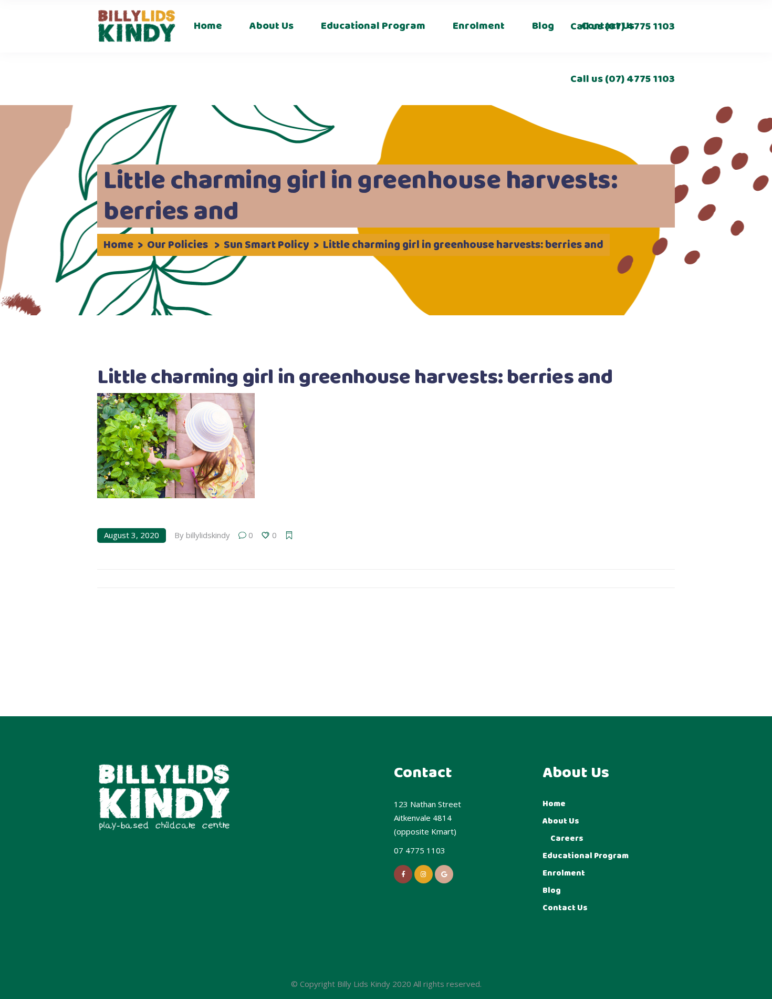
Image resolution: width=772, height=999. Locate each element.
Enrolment (564, 873)
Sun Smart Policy (266, 245)
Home (118, 245)
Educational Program (586, 855)
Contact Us (565, 907)
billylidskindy (208, 535)
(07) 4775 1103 (639, 79)
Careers (566, 838)
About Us (561, 821)
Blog (552, 890)
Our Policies (177, 245)
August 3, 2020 (131, 535)
